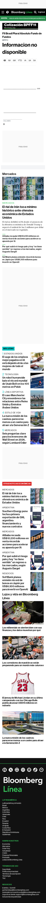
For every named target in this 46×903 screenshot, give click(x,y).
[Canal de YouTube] (17, 770)
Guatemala (6, 834)
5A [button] (34, 60)
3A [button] (29, 60)
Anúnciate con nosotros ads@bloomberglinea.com (21, 892)
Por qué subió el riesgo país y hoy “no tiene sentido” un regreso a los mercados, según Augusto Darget (22, 249)
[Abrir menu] (3, 12)
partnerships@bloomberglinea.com (15, 890)
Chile (4, 817)
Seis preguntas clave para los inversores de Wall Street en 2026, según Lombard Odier (14, 438)
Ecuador (5, 821)
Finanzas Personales (10, 855)
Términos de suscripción (11, 874)
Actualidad (6, 851)
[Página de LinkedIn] (29, 770)
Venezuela (6, 814)
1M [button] (9, 60)
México (5, 808)
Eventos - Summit (8, 888)
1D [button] (4, 60)
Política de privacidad (10, 871)
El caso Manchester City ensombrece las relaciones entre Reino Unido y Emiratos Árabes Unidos (15, 401)
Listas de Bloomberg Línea (12, 860)
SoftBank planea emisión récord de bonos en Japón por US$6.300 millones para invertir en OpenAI (21, 259)
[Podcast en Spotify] (41, 770)
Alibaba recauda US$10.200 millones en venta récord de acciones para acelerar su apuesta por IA (21, 238)
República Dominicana (10, 832)
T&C (4, 878)
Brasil (4, 805)
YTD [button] (20, 60)
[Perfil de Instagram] (23, 770)
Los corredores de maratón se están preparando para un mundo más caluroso (23, 664)
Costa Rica (6, 828)
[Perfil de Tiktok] (35, 770)
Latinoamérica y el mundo (11, 803)
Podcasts (5, 857)
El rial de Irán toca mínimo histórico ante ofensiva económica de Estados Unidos (19, 212)
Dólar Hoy (6, 848)
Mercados (9, 174)
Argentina (6, 810)
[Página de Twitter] (11, 770)
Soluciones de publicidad (11, 897)
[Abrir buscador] (35, 12)
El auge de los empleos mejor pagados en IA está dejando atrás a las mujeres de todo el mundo (15, 363)
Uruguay (5, 825)
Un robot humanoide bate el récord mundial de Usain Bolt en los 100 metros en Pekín (15, 382)
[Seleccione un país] (7, 12)
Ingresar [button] (41, 12)
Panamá (5, 823)
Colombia (6, 812)
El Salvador (6, 830)
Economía (6, 844)
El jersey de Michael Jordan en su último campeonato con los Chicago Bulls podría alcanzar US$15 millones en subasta (22, 701)
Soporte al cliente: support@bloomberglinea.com (20, 894)
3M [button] (14, 60)
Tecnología (6, 876)
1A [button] (25, 60)
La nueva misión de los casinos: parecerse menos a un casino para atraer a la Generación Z (15, 420)
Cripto (4, 853)
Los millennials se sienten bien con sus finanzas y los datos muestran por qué (22, 629)
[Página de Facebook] (5, 770)
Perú (4, 819)
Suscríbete (6, 869)
